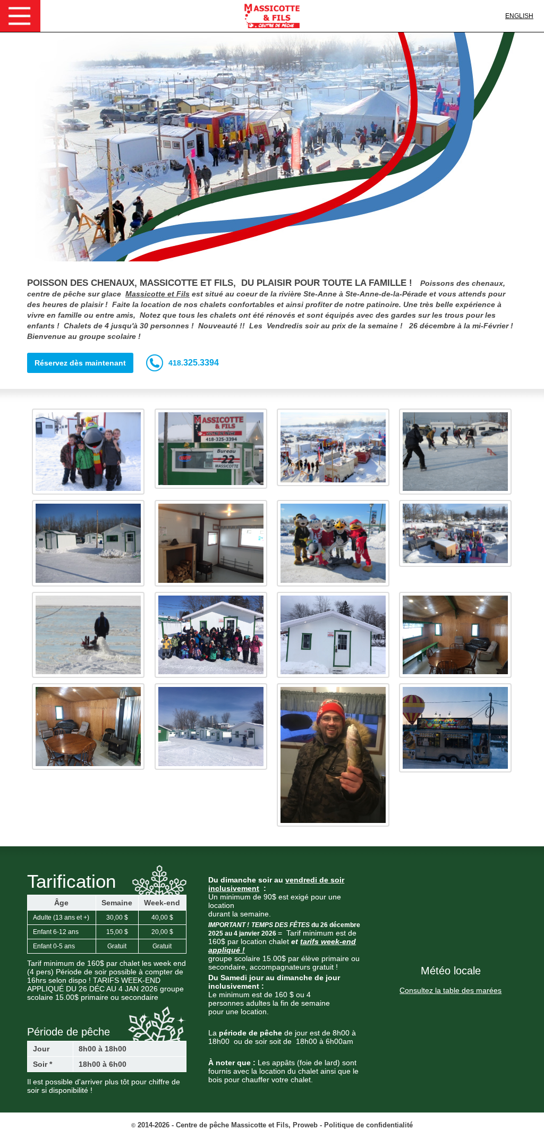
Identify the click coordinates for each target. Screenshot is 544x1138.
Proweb (305, 1125)
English (519, 16)
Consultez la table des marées (451, 990)
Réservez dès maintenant (80, 363)
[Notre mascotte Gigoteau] (88, 452)
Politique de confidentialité (368, 1125)
